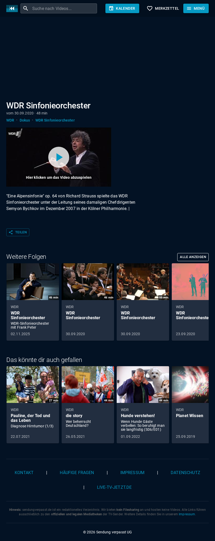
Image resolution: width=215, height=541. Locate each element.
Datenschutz (185, 472)
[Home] (13, 8)
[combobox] (64, 8)
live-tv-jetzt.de (114, 487)
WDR (10, 120)
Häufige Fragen (77, 472)
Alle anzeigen (193, 257)
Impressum (132, 472)
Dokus (25, 120)
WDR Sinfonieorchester (55, 120)
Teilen (17, 232)
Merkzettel (163, 8)
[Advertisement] (107, 60)
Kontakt (24, 472)
